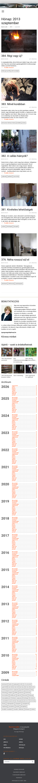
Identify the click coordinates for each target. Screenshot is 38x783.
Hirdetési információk (19, 769)
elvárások (12, 687)
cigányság (4, 176)
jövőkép (15, 692)
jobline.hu (6, 742)
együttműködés (5, 687)
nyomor (26, 701)
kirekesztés (27, 692)
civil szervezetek (27, 684)
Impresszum (19, 777)
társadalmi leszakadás (7, 709)
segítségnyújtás (19, 283)
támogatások (24, 706)
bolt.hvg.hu (21, 747)
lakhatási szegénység (16, 698)
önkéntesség (11, 283)
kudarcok (19, 695)
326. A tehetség (18, 375)
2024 (5, 415)
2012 (5, 621)
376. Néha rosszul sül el (15, 259)
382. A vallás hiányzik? (14, 155)
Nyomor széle (14, 727)
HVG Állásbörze (7, 747)
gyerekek (22, 689)
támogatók (16, 226)
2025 (5, 398)
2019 (5, 501)
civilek (21, 684)
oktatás (24, 122)
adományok (4, 283)
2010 (5, 655)
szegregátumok (25, 703)
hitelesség (4, 692)
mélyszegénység (19, 701)
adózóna (21, 742)
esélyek (3, 226)
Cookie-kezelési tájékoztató (19, 774)
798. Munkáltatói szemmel (6, 359)
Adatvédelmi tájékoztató (19, 772)
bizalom (10, 684)
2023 (5, 433)
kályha (3, 70)
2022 (5, 450)
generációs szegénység (13, 689)
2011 (5, 638)
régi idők (8, 70)
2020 (5, 484)
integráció (10, 692)
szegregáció (18, 703)
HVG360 (21, 739)
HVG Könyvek (22, 745)
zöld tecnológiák (15, 70)
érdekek (33, 709)
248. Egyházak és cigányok (30, 376)
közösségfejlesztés (6, 698)
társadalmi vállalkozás (18, 709)
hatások (27, 689)
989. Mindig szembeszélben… (31, 359)
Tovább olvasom (9, 67)
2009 (5, 672)
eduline (5, 745)
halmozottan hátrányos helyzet (8, 122)
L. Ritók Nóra (34, 59)
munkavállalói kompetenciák (8, 701)
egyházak (10, 176)
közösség (31, 695)
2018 (5, 518)
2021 (5, 467)
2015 (5, 570)
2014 (5, 587)
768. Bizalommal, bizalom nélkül (6, 376)
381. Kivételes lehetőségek (17, 209)
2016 (5, 552)
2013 (11, 26)
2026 (5, 386)
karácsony (21, 692)
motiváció (32, 698)
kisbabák (19, 122)
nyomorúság (16, 176)
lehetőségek (9, 226)
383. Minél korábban (13, 104)
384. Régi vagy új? (11, 55)
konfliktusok (12, 695)
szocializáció (11, 706)
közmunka (25, 695)
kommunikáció (5, 695)
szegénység (4, 706)
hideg (32, 689)
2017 (5, 535)
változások (27, 709)
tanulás (17, 706)
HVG (5, 739)
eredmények (19, 687)
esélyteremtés (31, 687)
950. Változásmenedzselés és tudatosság (20, 360)
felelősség (4, 689)
